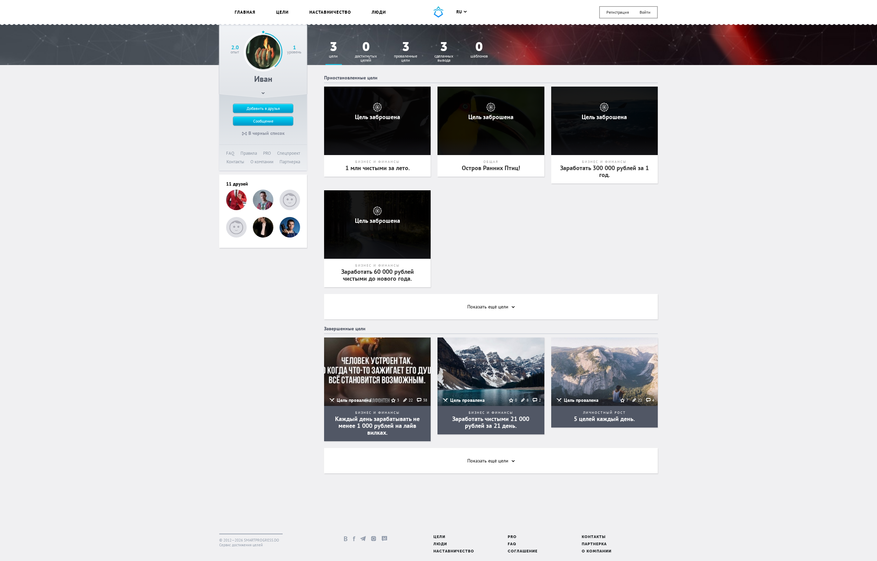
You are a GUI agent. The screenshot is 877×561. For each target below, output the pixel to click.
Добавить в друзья (263, 108)
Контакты (235, 162)
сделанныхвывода (443, 52)
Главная (245, 12)
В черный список (266, 133)
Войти (645, 12)
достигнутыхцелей (366, 52)
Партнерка (290, 162)
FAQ (230, 153)
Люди (379, 12)
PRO (267, 153)
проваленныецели (405, 52)
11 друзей (237, 184)
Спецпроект (288, 153)
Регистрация (617, 12)
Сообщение (263, 121)
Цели (282, 12)
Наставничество (330, 12)
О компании (261, 162)
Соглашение (523, 551)
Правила (248, 153)
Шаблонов (479, 50)
